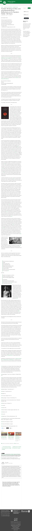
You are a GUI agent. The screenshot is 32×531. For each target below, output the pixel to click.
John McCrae (17, 443)
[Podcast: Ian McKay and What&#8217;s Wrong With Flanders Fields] (4, 434)
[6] (1, 393)
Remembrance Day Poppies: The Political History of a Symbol (11, 437)
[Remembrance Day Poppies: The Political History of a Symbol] (11, 434)
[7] (2, 168)
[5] (15, 152)
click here (24, 34)
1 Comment (10, 15)
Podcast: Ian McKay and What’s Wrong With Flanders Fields (4, 437)
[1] (14, 115)
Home (2, 7)
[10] (9, 204)
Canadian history (15, 7)
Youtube (16, 77)
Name (26, 11)
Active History (11, 1)
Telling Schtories (10, 355)
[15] (20, 233)
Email (26, 14)
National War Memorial (5, 78)
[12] (11, 216)
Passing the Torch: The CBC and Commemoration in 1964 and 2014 (18, 437)
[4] (1, 389)
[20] (18, 310)
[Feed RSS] (17, 518)
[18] (11, 283)
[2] (9, 134)
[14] (3, 227)
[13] (13, 224)
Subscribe (26, 18)
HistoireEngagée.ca (25, 36)
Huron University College (4, 514)
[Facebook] (15, 518)
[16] (20, 245)
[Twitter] (14, 518)
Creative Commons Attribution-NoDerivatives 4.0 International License (10, 454)
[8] (1, 397)
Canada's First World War (8, 7)
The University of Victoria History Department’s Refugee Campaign (6, 448)
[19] (17, 298)
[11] (6, 211)
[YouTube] (16, 518)
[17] (8, 270)
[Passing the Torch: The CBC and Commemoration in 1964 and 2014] (18, 434)
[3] (17, 146)
